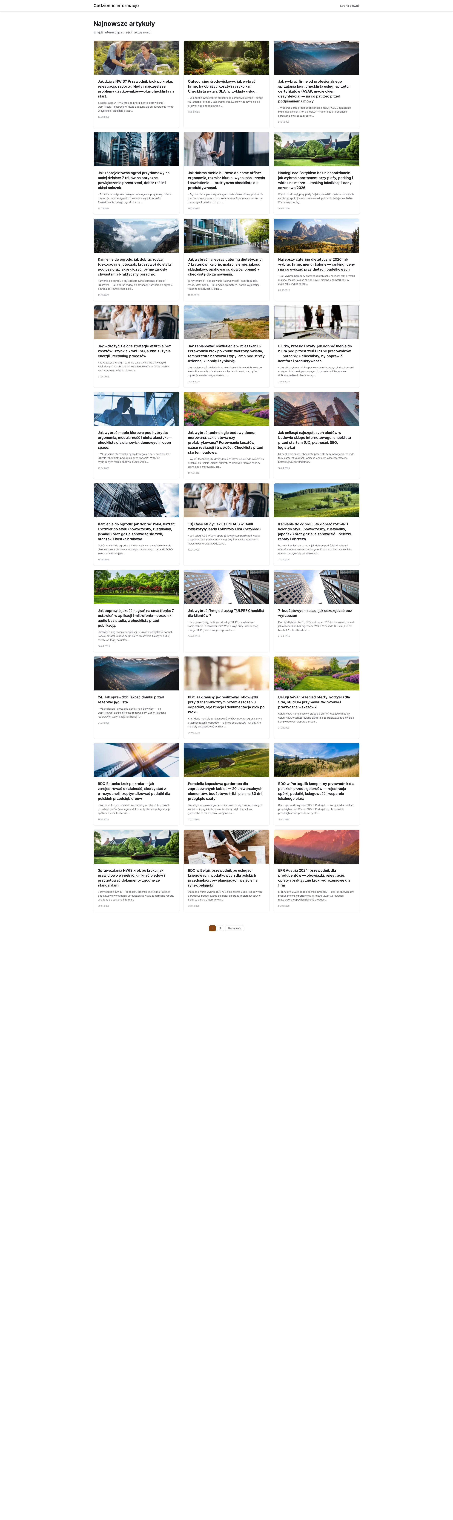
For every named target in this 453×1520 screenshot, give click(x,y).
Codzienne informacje (116, 5)
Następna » (234, 928)
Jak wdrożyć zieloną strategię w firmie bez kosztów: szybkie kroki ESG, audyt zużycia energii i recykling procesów (134, 351)
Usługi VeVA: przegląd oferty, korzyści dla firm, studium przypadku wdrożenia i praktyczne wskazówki (314, 702)
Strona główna (350, 5)
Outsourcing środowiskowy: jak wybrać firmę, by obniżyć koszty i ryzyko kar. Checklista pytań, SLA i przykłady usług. (222, 86)
